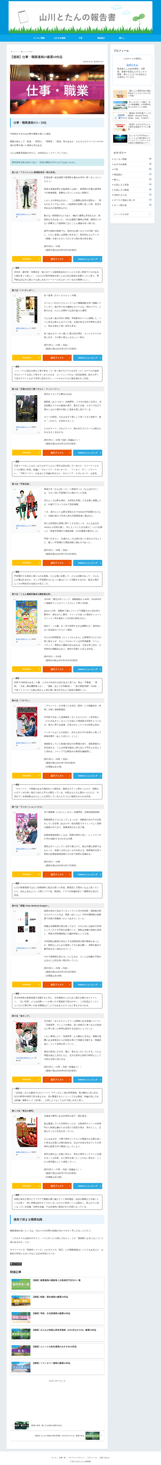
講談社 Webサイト (22, 214)
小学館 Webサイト (22, 948)
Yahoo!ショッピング (88, 259)
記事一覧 (62, 1458)
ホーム (54, 1458)
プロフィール (92, 1458)
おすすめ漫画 (17, 1264)
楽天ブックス (57, 259)
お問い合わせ (104, 1458)
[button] (150, 214)
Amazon (27, 259)
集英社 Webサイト (22, 328)
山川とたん (132, 65)
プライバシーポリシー (76, 1458)
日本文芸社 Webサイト (24, 1058)
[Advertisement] (57, 1399)
